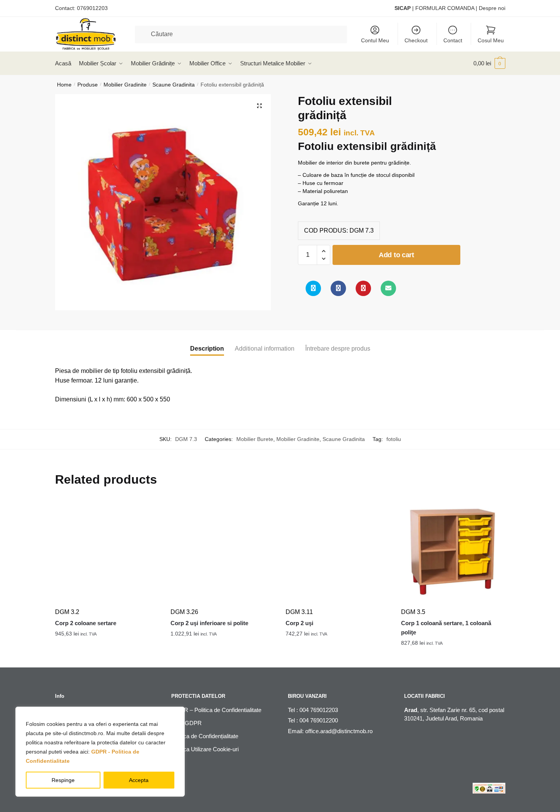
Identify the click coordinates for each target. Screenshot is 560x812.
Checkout (416, 40)
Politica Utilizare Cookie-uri (205, 749)
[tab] (207, 342)
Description (207, 348)
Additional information (264, 348)
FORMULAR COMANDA (444, 8)
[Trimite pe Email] (388, 288)
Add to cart (396, 255)
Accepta (139, 780)
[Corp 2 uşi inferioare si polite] (222, 551)
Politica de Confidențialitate (204, 736)
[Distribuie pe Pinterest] (363, 288)
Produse (87, 85)
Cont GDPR (186, 723)
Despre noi (492, 8)
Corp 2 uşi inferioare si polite (209, 623)
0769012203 (92, 8)
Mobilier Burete (254, 439)
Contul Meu (375, 40)
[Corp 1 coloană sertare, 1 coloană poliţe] (453, 551)
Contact (452, 40)
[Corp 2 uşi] (337, 551)
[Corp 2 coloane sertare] (107, 551)
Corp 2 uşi (299, 623)
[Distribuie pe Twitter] (313, 288)
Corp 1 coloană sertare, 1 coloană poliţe (446, 628)
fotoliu (393, 439)
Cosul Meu (491, 40)
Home (64, 85)
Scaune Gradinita (173, 85)
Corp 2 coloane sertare (85, 623)
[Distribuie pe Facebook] (338, 288)
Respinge (63, 780)
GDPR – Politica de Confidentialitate (216, 710)
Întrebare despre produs (337, 348)
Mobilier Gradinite (125, 85)
